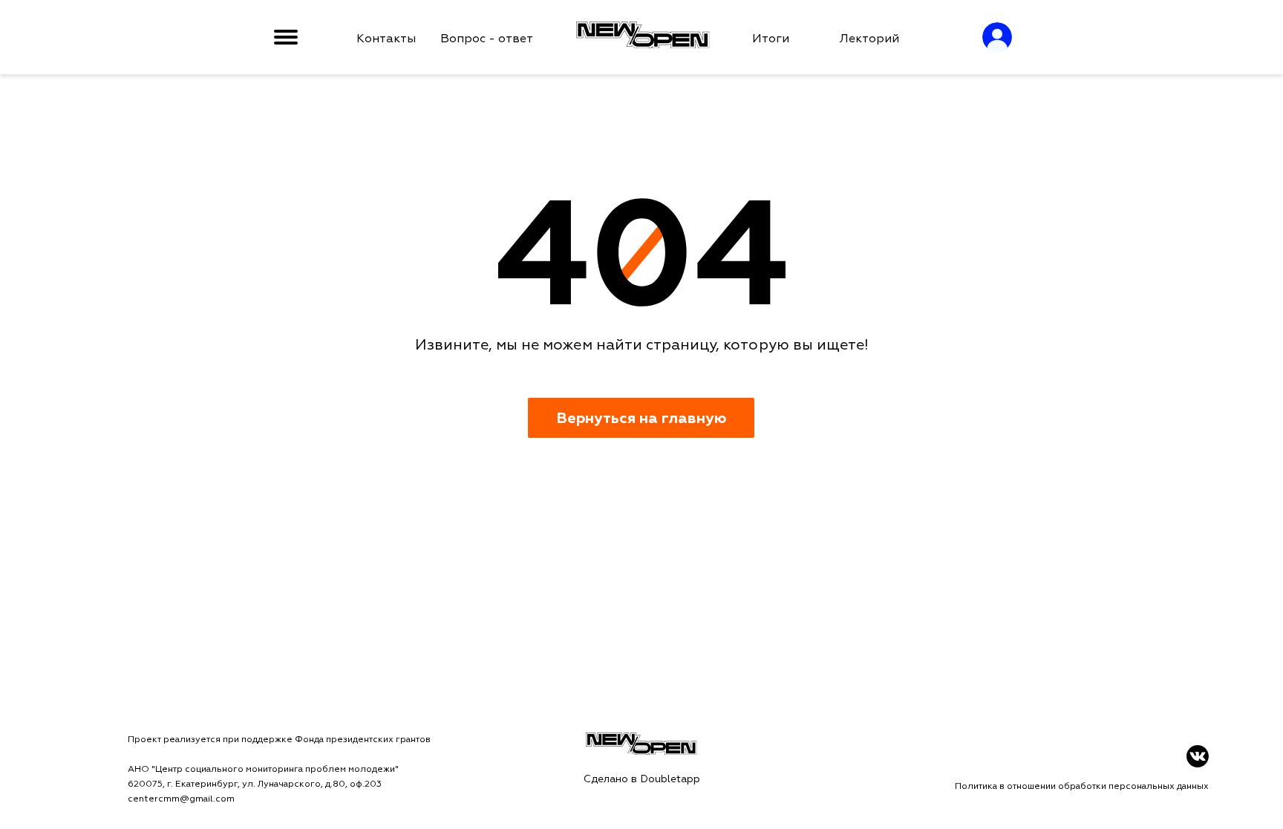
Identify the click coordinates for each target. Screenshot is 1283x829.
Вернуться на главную (641, 418)
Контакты (386, 38)
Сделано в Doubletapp (642, 779)
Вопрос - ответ (486, 38)
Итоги (770, 38)
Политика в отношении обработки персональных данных (1082, 786)
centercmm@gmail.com (181, 799)
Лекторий (869, 38)
